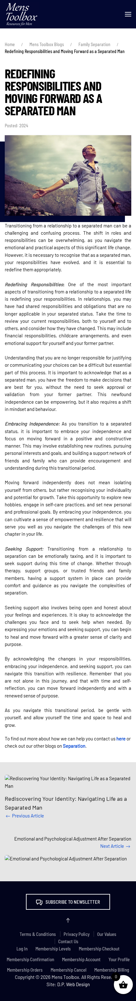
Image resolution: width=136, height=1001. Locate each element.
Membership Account (81, 959)
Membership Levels (53, 948)
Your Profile (119, 959)
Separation (74, 746)
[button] (128, 14)
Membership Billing (111, 970)
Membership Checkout (99, 948)
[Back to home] (22, 14)
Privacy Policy (77, 934)
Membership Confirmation (30, 959)
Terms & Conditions (38, 934)
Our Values (106, 934)
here (121, 738)
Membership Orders (25, 970)
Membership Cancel (68, 970)
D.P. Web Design (73, 984)
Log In (22, 948)
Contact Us (68, 941)
